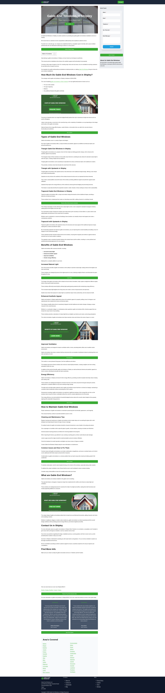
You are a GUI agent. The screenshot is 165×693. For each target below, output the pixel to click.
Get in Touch (69, 402)
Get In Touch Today (69, 49)
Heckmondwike (73, 643)
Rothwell (72, 657)
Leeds (44, 670)
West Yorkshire (46, 672)
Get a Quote (68, 23)
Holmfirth (72, 665)
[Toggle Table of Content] (53, 54)
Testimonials (68, 684)
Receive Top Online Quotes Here (69, 593)
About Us (68, 680)
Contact (120, 2)
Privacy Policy (100, 680)
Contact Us (68, 682)
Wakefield (72, 659)
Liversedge (45, 666)
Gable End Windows (83, 69)
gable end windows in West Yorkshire (59, 81)
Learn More (69, 277)
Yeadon (55, 590)
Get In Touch (111, 55)
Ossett (71, 655)
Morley (44, 668)
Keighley (45, 656)
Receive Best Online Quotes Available (69, 203)
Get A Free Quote (69, 632)
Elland (71, 647)
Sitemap (99, 686)
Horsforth (45, 654)
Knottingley (72, 672)
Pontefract (72, 669)
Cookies (99, 682)
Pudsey (59, 590)
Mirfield (71, 649)
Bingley (47, 590)
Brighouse (45, 664)
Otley (44, 658)
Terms (98, 684)
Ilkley (44, 660)
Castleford (72, 667)
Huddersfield (73, 653)
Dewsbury (72, 651)
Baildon (43, 590)
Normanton (72, 663)
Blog (67, 686)
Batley (71, 645)
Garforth (72, 661)
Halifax (44, 662)
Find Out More (69, 357)
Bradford (51, 590)
